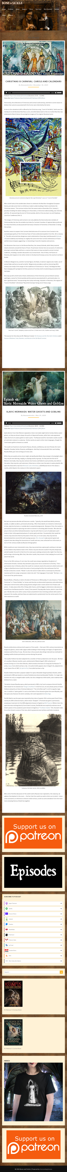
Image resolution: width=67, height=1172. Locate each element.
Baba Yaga (48, 694)
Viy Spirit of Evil (24, 668)
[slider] (59, 92)
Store (31, 9)
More (43, 98)
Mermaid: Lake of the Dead (30, 465)
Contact (10, 15)
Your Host (38, 9)
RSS (40, 98)
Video (4, 15)
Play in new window (15, 95)
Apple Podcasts (15, 98)
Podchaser (35, 98)
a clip (60, 573)
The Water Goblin (45, 708)
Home (4, 9)
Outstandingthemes (46, 1169)
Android (28, 98)
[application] (33, 92)
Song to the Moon (29, 686)
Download (25, 95)
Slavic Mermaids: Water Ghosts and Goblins (33, 412)
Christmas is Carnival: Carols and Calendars (34, 81)
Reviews (56, 9)
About (18, 9)
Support (24, 9)
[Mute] (56, 93)
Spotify (23, 98)
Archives (10, 9)
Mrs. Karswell (48, 9)
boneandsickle (26, 85)
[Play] (6, 93)
